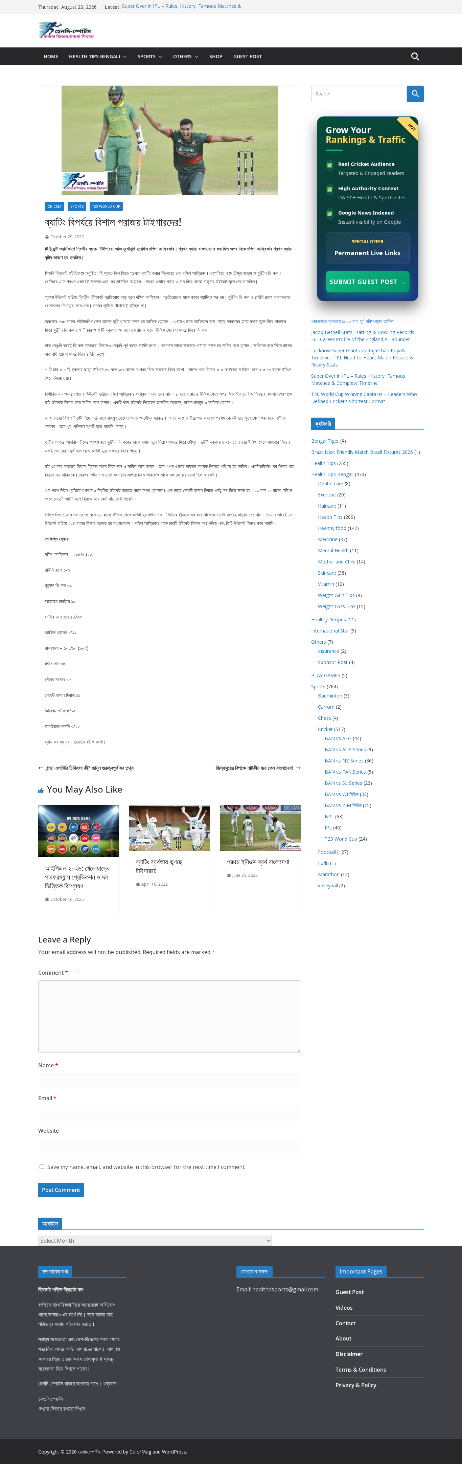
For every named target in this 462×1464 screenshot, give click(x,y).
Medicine (328, 539)
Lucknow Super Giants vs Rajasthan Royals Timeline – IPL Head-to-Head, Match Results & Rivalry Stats (362, 357)
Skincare (327, 573)
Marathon (329, 874)
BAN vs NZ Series (344, 760)
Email (47, 1098)
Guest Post (247, 56)
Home (51, 56)
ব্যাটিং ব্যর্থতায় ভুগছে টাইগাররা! (159, 866)
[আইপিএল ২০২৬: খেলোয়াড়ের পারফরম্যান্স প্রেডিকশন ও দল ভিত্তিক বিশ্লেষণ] (78, 810)
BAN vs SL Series (343, 783)
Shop (216, 56)
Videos (344, 1307)
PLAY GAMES (325, 675)
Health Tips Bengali (94, 56)
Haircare (327, 506)
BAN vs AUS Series (345, 749)
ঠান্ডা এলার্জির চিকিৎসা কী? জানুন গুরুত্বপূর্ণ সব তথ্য (90, 768)
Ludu (323, 863)
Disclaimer (349, 1354)
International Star (330, 630)
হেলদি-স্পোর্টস (89, 1451)
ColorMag (140, 1451)
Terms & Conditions (361, 1369)
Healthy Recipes (328, 619)
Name (48, 1065)
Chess (324, 718)
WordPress (174, 1451)
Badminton (330, 695)
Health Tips (323, 463)
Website (48, 1130)
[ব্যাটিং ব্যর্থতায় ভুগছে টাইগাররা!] (169, 810)
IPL (328, 827)
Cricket (55, 206)
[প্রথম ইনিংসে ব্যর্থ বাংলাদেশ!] (260, 810)
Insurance (328, 651)
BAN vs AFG (338, 738)
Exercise (327, 494)
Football (327, 852)
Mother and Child (336, 561)
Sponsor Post (333, 662)
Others (182, 56)
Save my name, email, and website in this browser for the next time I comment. (146, 1167)
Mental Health (333, 550)
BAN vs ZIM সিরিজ (343, 805)
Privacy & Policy (356, 1385)
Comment (53, 972)
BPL (329, 816)
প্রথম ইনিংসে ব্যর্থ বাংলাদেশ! (258, 861)
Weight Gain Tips (336, 595)
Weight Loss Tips (336, 606)
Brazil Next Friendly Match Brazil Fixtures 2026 (362, 452)
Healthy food (332, 528)
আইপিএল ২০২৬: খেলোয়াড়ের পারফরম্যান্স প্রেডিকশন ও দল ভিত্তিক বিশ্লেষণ (77, 877)
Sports (147, 56)
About (343, 1338)
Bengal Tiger (325, 441)
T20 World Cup (106, 206)
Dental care (330, 483)
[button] (123, 56)
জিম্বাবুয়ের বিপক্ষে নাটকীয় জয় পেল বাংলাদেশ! (254, 768)
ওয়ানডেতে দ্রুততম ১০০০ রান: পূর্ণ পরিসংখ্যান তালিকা (352, 321)
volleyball (328, 885)
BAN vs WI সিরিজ (342, 794)
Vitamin (326, 584)
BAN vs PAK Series (345, 772)
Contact (345, 1323)
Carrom (326, 707)
